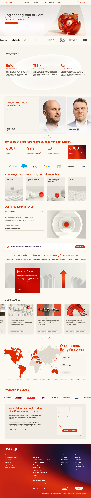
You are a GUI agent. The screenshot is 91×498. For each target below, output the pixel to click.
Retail (18, 331)
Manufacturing (37, 470)
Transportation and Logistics (41, 483)
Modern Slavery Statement (56, 493)
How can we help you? (63, 416)
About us (51, 2)
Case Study (8, 318)
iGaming (35, 465)
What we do (27, 2)
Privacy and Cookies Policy (80, 493)
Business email (61, 412)
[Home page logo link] (8, 2)
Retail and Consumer (39, 478)
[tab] (10, 259)
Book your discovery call (69, 430)
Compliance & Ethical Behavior (79, 465)
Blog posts (64, 457)
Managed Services (10, 467)
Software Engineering (11, 457)
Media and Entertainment (40, 472)
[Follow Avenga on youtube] (44, 488)
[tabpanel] (73, 365)
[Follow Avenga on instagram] (37, 488)
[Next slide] (49, 136)
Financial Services (39, 331)
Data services (8, 462)
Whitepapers (64, 462)
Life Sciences (36, 467)
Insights (44, 2)
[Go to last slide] (45, 136)
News (62, 465)
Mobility (35, 475)
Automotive (36, 457)
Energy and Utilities (38, 462)
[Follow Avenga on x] (41, 488)
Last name (73, 408)
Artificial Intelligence (11, 331)
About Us (77, 457)
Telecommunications (39, 480)
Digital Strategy (9, 465)
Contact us (82, 2)
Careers (59, 2)
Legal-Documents (45, 493)
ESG (76, 469)
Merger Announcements (68, 493)
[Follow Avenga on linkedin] (34, 488)
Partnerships (78, 462)
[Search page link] (76, 2)
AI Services (8, 460)
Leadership (78, 460)
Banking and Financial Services (41, 460)
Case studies (64, 460)
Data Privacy (73, 424)
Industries (35, 2)
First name (60, 408)
